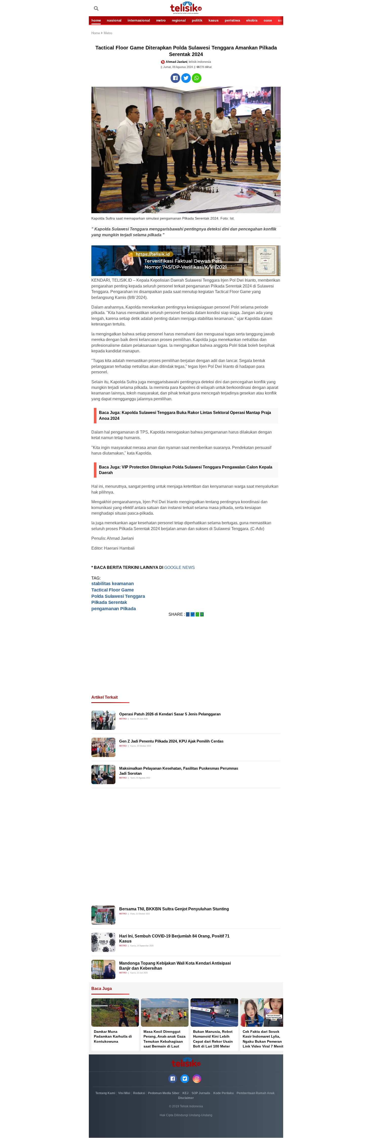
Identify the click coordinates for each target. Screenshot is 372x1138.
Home (96, 33)
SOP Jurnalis (201, 1093)
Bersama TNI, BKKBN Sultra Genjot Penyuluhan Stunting (174, 909)
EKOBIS (252, 20)
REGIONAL (179, 20)
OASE (268, 20)
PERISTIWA (232, 20)
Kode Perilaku (223, 1093)
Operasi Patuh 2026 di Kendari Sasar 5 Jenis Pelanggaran (170, 714)
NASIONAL (114, 20)
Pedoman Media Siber (163, 1093)
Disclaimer (186, 1098)
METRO (161, 20)
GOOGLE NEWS (180, 567)
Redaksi (139, 1093)
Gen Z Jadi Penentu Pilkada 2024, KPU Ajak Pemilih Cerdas (171, 741)
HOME (96, 20)
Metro (108, 33)
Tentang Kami (105, 1093)
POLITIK (197, 20)
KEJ (185, 1093)
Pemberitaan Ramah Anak (256, 1093)
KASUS (214, 20)
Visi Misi (124, 1093)
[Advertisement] (186, 662)
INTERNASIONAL (139, 20)
